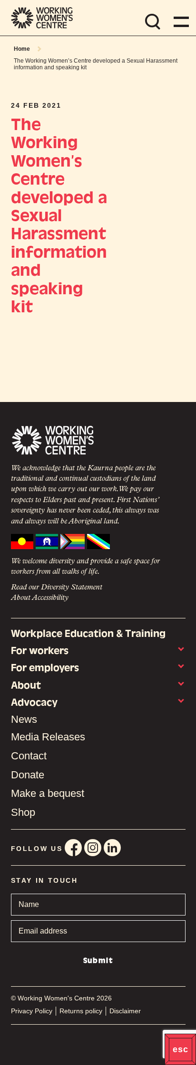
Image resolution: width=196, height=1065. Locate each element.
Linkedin (112, 847)
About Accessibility (40, 598)
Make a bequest (47, 793)
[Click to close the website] (180, 1049)
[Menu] (179, 21)
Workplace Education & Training (88, 633)
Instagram (92, 847)
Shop (23, 812)
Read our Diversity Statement (56, 587)
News (24, 719)
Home (22, 49)
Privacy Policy (31, 1011)
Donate (27, 775)
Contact (29, 756)
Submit (98, 960)
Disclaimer (125, 1011)
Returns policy (80, 1011)
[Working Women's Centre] (42, 17)
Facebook (73, 847)
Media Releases (48, 737)
